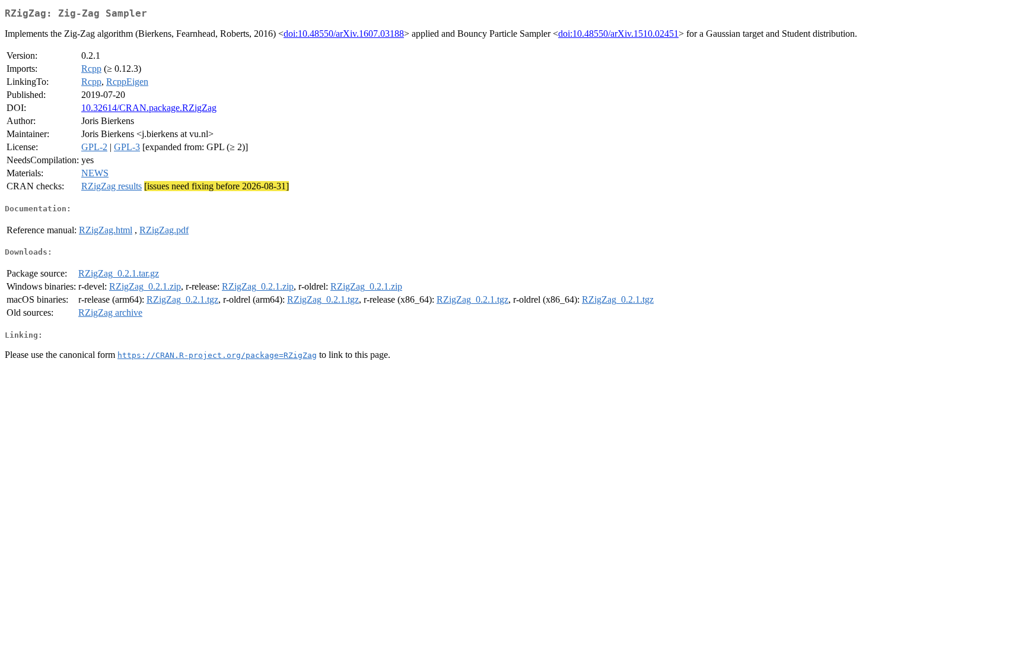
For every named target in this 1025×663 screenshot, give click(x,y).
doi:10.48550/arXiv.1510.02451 (618, 33)
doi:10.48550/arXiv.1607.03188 (344, 33)
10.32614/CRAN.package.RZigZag (149, 108)
